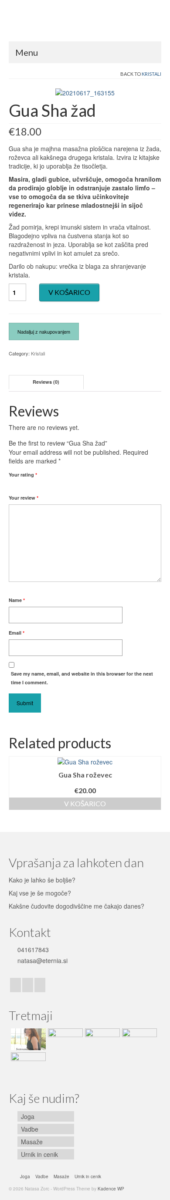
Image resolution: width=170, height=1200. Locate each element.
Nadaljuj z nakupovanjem (43, 331)
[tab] (46, 382)
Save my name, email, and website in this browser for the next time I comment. (82, 678)
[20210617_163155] (85, 92)
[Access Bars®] (27, 1063)
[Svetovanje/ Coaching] (27, 1039)
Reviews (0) (46, 382)
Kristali (151, 74)
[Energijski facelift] (101, 1039)
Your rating (23, 474)
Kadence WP (111, 1189)
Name (17, 600)
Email (16, 632)
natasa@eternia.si (42, 960)
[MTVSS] (138, 1039)
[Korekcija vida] (64, 1039)
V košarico (69, 292)
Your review (23, 497)
